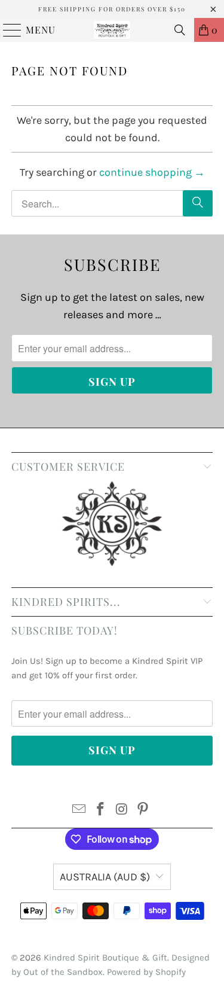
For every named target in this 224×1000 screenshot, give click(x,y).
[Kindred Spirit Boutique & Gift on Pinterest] (143, 811)
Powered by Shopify (146, 972)
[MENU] (7, 30)
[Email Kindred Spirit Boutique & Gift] (79, 811)
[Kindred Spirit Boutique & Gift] (112, 30)
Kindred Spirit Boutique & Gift (105, 957)
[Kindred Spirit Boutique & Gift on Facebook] (101, 811)
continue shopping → (152, 172)
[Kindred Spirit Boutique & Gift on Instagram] (122, 811)
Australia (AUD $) (105, 876)
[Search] (179, 30)
